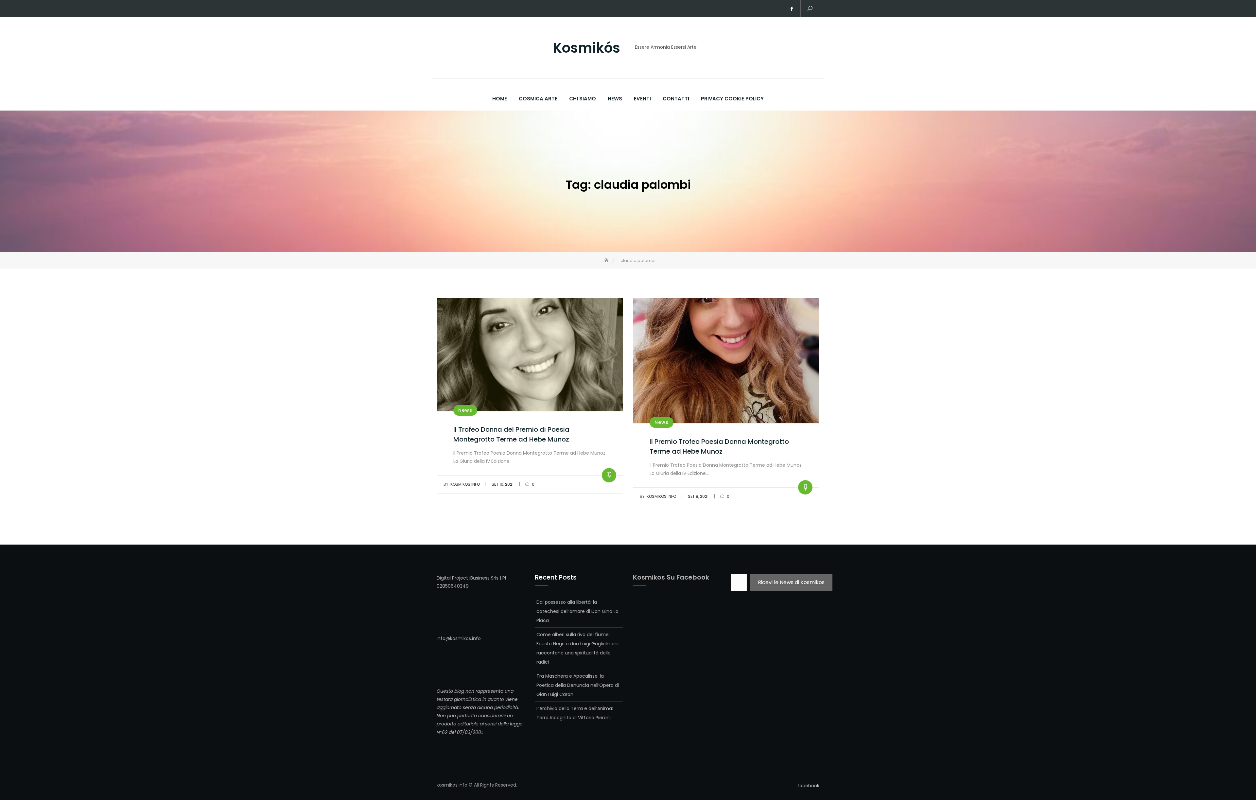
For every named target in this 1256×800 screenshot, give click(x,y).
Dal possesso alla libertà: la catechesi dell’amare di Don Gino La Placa (577, 611)
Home (499, 98)
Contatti (676, 98)
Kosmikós (586, 48)
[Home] (607, 260)
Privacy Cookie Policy (732, 98)
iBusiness (479, 578)
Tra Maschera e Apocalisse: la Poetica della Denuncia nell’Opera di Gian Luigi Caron (577, 685)
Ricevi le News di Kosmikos (791, 582)
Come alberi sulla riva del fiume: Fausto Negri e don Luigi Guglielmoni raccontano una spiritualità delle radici (577, 648)
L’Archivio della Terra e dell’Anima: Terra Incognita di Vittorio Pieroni (574, 713)
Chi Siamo (582, 98)
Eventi (642, 98)
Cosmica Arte (538, 98)
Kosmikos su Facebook (671, 577)
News (615, 98)
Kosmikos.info (462, 484)
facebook (791, 9)
